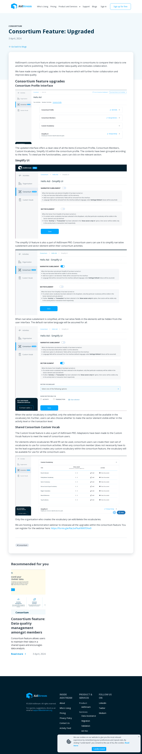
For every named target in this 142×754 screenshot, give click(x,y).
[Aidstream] (21, 6)
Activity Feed (65, 728)
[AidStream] (36, 695)
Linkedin (102, 703)
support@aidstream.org (42, 710)
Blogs (94, 6)
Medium (102, 713)
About (62, 703)
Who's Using (42, 6)
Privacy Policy (66, 718)
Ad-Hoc (84, 731)
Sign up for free (120, 6)
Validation (85, 726)
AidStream (86, 707)
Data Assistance (88, 716)
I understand (99, 749)
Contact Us (65, 723)
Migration (85, 721)
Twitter (102, 708)
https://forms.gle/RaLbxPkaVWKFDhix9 (71, 528)
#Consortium (22, 545)
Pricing (53, 6)
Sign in (103, 6)
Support (86, 6)
